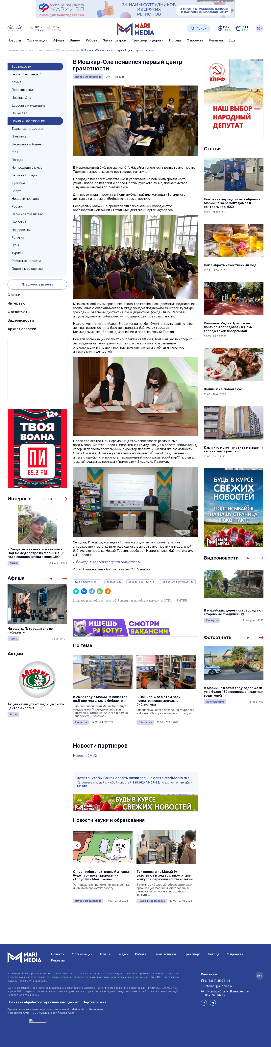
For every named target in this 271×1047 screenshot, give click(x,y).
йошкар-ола (114, 581)
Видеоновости (21, 320)
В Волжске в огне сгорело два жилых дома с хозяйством (228, 691)
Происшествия (23, 90)
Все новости (21, 66)
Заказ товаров (165, 954)
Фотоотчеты (19, 312)
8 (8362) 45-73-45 (217, 980)
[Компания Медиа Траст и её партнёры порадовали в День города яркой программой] (233, 298)
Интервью (16, 303)
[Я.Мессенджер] (76, 591)
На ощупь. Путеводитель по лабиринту (30, 630)
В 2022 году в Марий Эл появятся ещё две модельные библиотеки (100, 699)
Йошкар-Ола (21, 98)
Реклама (58, 960)
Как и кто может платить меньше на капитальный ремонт (233, 449)
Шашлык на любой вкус (223, 389)
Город (13, 638)
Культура (19, 183)
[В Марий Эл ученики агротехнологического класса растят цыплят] (166, 847)
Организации (82, 954)
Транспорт (192, 954)
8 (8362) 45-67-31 (146, 782)
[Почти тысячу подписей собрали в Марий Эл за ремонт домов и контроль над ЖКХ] (233, 174)
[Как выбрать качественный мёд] (233, 240)
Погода (17, 160)
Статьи (14, 295)
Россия (17, 206)
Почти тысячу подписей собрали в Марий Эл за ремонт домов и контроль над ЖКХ (232, 203)
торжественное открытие (177, 581)
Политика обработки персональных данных (43, 1002)
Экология (19, 222)
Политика (19, 136)
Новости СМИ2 (85, 756)
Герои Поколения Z (26, 74)
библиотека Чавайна (141, 581)
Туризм (17, 253)
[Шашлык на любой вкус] (233, 364)
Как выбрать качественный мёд (230, 265)
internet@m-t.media (218, 986)
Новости (14, 40)
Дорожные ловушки (27, 269)
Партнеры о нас (96, 1002)
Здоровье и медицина (28, 105)
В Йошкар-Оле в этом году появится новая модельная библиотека (158, 700)
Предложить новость (37, 284)
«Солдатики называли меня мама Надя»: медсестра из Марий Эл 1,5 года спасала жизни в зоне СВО (36, 553)
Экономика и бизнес (27, 144)
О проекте (235, 954)
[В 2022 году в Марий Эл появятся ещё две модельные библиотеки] (103, 672)
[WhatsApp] (100, 591)
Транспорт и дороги (27, 129)
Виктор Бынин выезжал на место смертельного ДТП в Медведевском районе (233, 612)
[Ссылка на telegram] (19, 28)
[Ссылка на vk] (10, 28)
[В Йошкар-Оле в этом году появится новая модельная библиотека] (166, 672)
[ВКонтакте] (84, 591)
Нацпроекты (21, 230)
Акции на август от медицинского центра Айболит (36, 706)
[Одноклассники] (108, 591)
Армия (16, 82)
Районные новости (26, 261)
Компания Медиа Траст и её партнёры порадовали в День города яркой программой (228, 327)
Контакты (209, 974)
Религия (18, 237)
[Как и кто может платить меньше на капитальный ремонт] (233, 423)
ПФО (15, 245)
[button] (64, 499)
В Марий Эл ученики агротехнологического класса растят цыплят (161, 875)
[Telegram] (92, 591)
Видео (75, 40)
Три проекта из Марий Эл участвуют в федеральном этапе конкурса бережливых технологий (101, 875)
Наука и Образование (28, 121)
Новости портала (25, 199)
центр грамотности (87, 581)
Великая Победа (24, 175)
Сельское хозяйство (27, 214)
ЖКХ (15, 152)
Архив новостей (22, 329)
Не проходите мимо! (27, 167)
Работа (91, 40)
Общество (19, 113)
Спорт (16, 191)
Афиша (16, 578)
